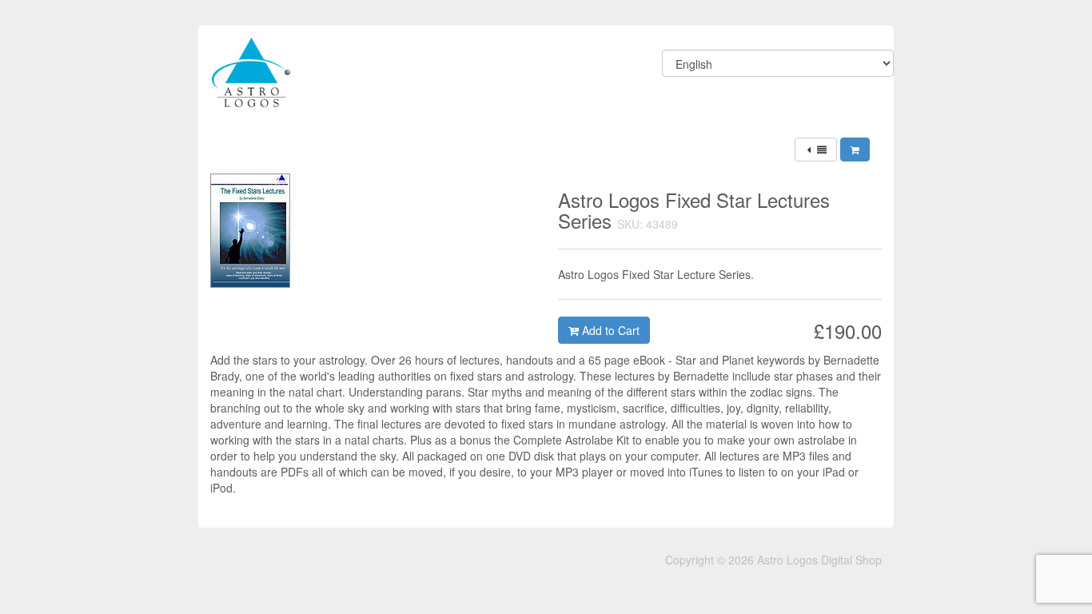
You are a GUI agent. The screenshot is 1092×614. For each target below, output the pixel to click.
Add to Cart (609, 330)
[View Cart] (855, 149)
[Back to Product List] (816, 149)
